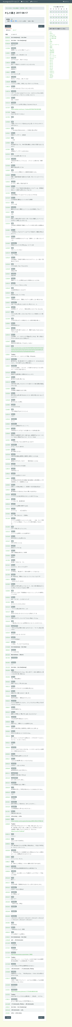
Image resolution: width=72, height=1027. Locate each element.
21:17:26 (7, 957)
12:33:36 (7, 393)
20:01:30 (7, 778)
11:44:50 (7, 67)
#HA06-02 (52, 72)
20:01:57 (7, 782)
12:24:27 (7, 236)
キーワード (35, 1)
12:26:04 (7, 278)
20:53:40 (7, 902)
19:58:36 (7, 721)
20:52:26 (7, 878)
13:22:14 (7, 616)
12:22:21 (7, 212)
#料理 (51, 47)
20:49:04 (7, 871)
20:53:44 (7, 911)
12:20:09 (7, 170)
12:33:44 (7, 400)
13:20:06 (7, 590)
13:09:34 (7, 504)
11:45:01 (7, 72)
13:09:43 (7, 509)
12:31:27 (7, 377)
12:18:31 (7, 133)
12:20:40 (7, 186)
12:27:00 (7, 307)
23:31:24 (7, 1010)
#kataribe (52, 58)
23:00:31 (7, 1007)
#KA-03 (51, 63)
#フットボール (53, 55)
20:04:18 (7, 787)
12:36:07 (7, 428)
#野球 (51, 46)
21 (50, 20)
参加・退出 (31, 21)
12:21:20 (7, 198)
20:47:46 (7, 850)
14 (50, 17)
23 (56, 20)
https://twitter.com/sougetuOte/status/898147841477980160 (27, 821)
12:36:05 (7, 424)
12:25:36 (7, 264)
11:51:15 (7, 102)
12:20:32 (7, 181)
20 (66, 17)
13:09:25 (7, 499)
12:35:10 (7, 414)
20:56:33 (7, 932)
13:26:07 (7, 642)
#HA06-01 (52, 71)
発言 (13, 21)
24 (58, 20)
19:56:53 (7, 701)
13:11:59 (7, 518)
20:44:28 (7, 816)
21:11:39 (7, 943)
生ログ (14, 30)
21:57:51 (7, 989)
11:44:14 (7, 62)
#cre (51, 32)
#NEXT (51, 33)
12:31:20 (7, 372)
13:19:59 (7, 584)
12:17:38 (7, 112)
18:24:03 (7, 662)
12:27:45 (7, 318)
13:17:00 (7, 560)
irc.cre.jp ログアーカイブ (11, 2)
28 (50, 22)
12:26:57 (7, 302)
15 (53, 17)
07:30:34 (7, 43)
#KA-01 (51, 60)
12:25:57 (7, 273)
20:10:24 (7, 806)
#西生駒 (51, 76)
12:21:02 (7, 193)
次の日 (40, 26)
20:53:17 (7, 882)
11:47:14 (7, 91)
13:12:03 (7, 526)
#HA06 (51, 69)
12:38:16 (7, 468)
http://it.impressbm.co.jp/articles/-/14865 (21, 954)
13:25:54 (7, 637)
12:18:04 (7, 122)
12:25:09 (7, 248)
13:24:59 (7, 626)
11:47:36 (7, 98)
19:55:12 (7, 686)
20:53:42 (7, 906)
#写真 (51, 41)
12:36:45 (7, 433)
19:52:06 (7, 670)
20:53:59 (7, 916)
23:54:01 (7, 1013)
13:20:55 (7, 597)
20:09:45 (7, 797)
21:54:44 (7, 971)
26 (64, 20)
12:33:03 (7, 388)
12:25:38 (7, 269)
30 (56, 22)
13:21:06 (7, 602)
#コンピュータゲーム (54, 44)
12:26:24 (7, 288)
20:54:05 (7, 922)
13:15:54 (7, 546)
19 (64, 17)
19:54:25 (7, 681)
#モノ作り (52, 49)
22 (53, 20)
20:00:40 (7, 768)
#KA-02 (51, 62)
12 (64, 14)
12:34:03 (7, 404)
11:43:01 (7, 53)
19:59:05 (7, 731)
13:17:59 (7, 574)
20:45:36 (7, 839)
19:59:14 (7, 736)
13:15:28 (7, 536)
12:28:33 (7, 328)
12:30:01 (7, 354)
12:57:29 (7, 494)
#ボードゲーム (53, 57)
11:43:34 (7, 58)
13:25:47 (7, 632)
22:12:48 (7, 1004)
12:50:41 (7, 489)
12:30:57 (7, 366)
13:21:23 (7, 607)
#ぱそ (51, 43)
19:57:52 (7, 717)
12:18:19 (7, 128)
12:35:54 (7, 419)
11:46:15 (7, 86)
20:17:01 (7, 811)
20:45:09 (7, 819)
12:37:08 (7, 445)
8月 (26, 8)
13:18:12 (7, 579)
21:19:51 (7, 968)
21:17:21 (7, 948)
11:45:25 (7, 77)
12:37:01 (7, 440)
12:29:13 (7, 334)
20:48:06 (7, 857)
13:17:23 (7, 570)
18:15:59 (7, 654)
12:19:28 (7, 159)
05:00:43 (7, 37)
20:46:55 (7, 843)
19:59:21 (7, 742)
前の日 (8, 26)
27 (66, 20)
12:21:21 (7, 202)
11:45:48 (7, 81)
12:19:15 (7, 154)
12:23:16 (7, 223)
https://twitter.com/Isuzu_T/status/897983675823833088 (26, 109)
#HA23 (51, 77)
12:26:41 (7, 297)
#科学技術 (52, 52)
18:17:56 (7, 657)
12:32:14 (7, 382)
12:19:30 (7, 165)
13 (66, 14)
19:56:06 (7, 696)
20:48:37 (7, 866)
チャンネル (25, 1)
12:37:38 (7, 459)
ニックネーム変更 (21, 21)
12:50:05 (7, 485)
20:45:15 (7, 834)
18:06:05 (7, 650)
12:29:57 (7, 346)
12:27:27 (7, 312)
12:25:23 (7, 257)
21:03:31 (7, 937)
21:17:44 (7, 964)
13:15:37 (7, 541)
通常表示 (8, 30)
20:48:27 (7, 861)
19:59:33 (7, 747)
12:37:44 (7, 464)
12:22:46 (7, 217)
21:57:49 (7, 985)
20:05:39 (7, 792)
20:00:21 (7, 759)
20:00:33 (7, 763)
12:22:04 (7, 207)
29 (53, 22)
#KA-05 (51, 66)
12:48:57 (7, 478)
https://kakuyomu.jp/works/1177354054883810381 (24, 991)
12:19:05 (7, 149)
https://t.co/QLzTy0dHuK (17, 831)
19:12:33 (7, 667)
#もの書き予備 (53, 36)
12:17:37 (7, 107)
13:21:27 (7, 611)
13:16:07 (7, 550)
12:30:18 (7, 359)
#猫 (50, 39)
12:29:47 (7, 341)
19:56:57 (7, 707)
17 (58, 17)
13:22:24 (7, 621)
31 (50, 11)
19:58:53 (7, 726)
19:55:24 (7, 691)
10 (58, 14)
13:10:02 (7, 513)
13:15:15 (7, 531)
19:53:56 (7, 677)
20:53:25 (7, 887)
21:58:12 (7, 999)
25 (61, 20)
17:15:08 (7, 647)
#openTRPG (52, 35)
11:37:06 (7, 48)
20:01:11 (7, 773)
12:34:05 (7, 409)
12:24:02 (7, 230)
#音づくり (52, 54)
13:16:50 (7, 555)
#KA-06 (51, 68)
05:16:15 (7, 40)
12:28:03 (7, 323)
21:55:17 (7, 978)
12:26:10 (7, 283)
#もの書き (16, 8)
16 (56, 17)
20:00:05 (7, 754)
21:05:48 (7, 940)
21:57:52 (7, 994)
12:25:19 (7, 253)
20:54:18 (7, 927)
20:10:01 (7, 802)
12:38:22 (7, 473)
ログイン (66, 1)
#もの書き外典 (53, 38)
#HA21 (51, 74)
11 (61, 14)
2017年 (22, 8)
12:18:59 (7, 142)
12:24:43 (7, 243)
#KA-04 (51, 65)
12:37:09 (7, 449)
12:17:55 (7, 117)
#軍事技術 (52, 51)
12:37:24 (7, 454)
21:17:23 (7, 952)
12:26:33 (7, 293)
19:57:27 (7, 712)
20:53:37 (7, 897)
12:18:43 (7, 138)
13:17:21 (7, 565)
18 (61, 17)
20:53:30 (7, 892)
